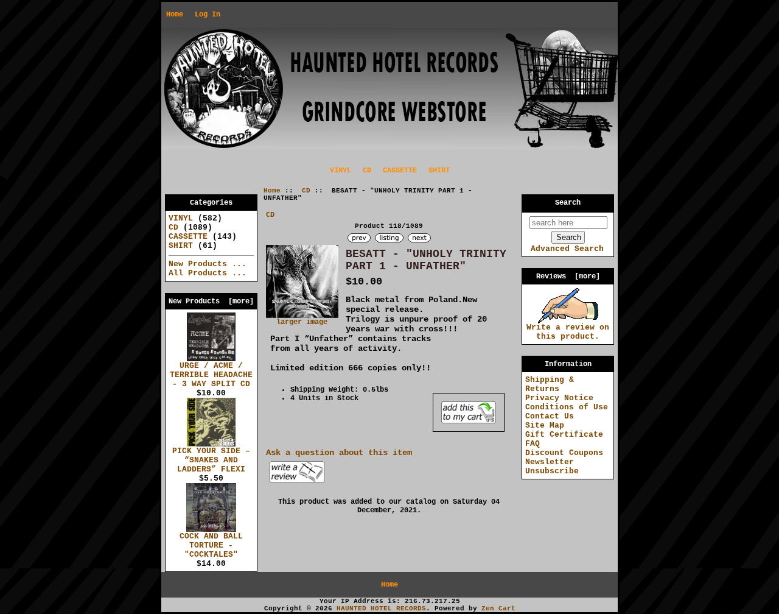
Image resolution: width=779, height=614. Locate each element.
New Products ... (207, 264)
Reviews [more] (568, 276)
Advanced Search (567, 248)
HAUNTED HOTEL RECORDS (381, 608)
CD (306, 190)
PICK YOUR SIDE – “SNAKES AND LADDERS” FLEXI (211, 460)
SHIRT (439, 170)
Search (568, 203)
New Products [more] (211, 301)
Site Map (544, 425)
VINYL (340, 170)
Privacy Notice (559, 398)
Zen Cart (498, 608)
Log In (207, 14)
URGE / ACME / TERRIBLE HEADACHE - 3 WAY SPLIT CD (211, 375)
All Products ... (207, 273)
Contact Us (549, 416)
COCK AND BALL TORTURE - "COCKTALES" (211, 545)
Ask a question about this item (339, 452)
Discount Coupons (564, 452)
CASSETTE (400, 170)
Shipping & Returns (549, 384)
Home (174, 14)
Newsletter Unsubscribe (552, 466)
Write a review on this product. (567, 332)
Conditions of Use (566, 407)
